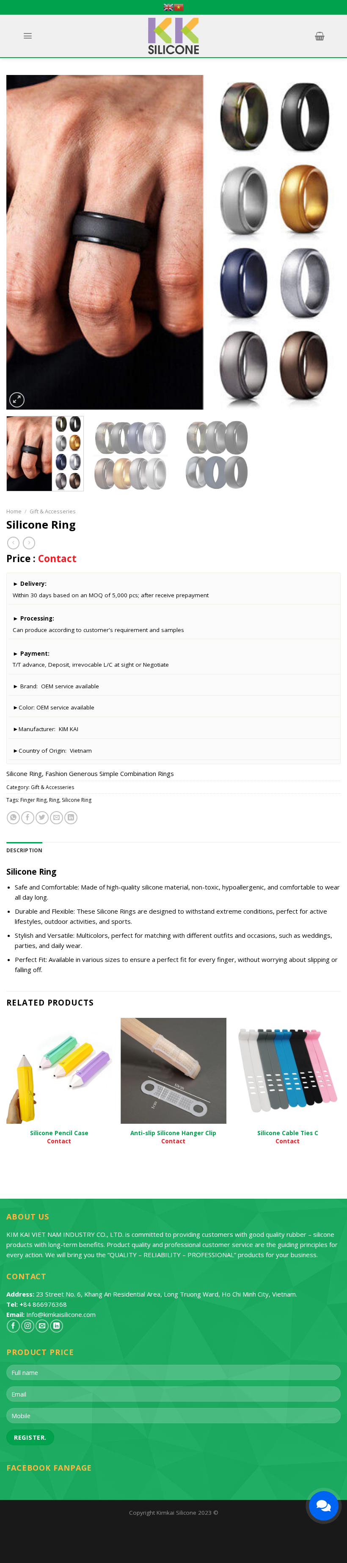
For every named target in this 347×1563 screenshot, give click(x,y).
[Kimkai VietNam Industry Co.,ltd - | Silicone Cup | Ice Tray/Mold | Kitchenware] (173, 36)
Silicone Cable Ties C (287, 1133)
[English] (168, 7)
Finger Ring (33, 800)
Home (14, 511)
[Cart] (319, 36)
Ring (54, 800)
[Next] (323, 242)
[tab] (24, 850)
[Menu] (27, 36)
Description (24, 850)
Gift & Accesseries (53, 511)
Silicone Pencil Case (59, 1133)
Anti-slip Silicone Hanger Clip (173, 1133)
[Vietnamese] (179, 7)
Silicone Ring (76, 800)
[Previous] (23, 242)
